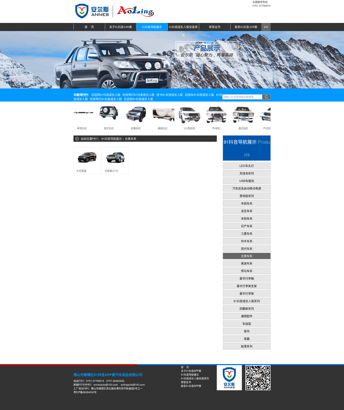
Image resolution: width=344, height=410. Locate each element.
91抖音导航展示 (152, 27)
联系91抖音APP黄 (246, 27)
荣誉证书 (214, 27)
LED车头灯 (247, 166)
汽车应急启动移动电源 (246, 188)
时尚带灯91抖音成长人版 (138, 95)
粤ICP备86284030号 (85, 392)
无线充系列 (247, 173)
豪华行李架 (247, 293)
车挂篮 (246, 324)
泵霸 (247, 339)
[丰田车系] (76, 119)
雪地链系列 (247, 196)
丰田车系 (246, 203)
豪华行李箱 (247, 278)
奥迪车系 (246, 263)
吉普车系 (130, 139)
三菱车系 (246, 233)
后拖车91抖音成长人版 (199, 95)
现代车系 (246, 249)
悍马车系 (246, 271)
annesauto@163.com (106, 384)
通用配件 (246, 316)
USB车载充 (246, 181)
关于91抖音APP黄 (120, 27)
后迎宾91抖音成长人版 (105, 95)
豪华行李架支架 (247, 286)
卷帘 (247, 331)
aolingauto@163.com (133, 384)
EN (266, 27)
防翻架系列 (247, 308)
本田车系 (246, 218)
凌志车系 (246, 211)
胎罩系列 (246, 346)
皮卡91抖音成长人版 (170, 95)
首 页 (89, 27)
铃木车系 (246, 241)
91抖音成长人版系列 (247, 301)
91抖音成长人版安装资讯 (183, 28)
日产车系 (246, 226)
